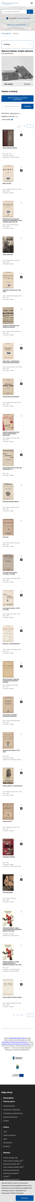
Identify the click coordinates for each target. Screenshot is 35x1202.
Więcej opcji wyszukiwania (16, 25)
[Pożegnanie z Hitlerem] (11, 847)
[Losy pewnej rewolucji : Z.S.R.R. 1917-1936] (11, 598)
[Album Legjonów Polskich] (11, 138)
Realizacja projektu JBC (11, 1164)
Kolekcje (7, 44)
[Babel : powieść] (11, 173)
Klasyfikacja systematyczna (12, 1113)
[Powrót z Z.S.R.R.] (11, 811)
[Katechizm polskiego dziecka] (11, 491)
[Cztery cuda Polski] (11, 244)
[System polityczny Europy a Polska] (11, 987)
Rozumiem (24, 1198)
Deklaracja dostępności (11, 1170)
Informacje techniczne (10, 1179)
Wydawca (6, 1146)
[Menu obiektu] (21, 131)
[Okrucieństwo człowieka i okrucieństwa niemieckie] (11, 705)
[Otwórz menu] (32, 3)
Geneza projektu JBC (10, 1158)
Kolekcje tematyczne (10, 1117)
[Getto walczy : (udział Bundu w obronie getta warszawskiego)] (11, 351)
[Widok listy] (11, 119)
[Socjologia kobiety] (11, 882)
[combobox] (14, 12)
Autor (5, 1139)
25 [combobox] (16, 116)
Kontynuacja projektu (10, 1173)
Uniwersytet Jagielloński (11, 1109)
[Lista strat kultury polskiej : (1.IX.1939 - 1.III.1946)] (11, 562)
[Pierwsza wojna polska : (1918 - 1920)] (11, 740)
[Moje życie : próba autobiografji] (11, 633)
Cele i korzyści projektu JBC (12, 1161)
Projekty (6, 1121)
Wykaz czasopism (9, 1135)
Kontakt (6, 1176)
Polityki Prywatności (17, 1193)
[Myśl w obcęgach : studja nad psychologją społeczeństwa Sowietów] (11, 669)
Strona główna (6, 33)
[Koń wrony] (11, 527)
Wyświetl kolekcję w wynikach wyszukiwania (17, 98)
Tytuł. (5, 1131)
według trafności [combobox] (14, 113)
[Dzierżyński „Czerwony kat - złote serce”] (11, 280)
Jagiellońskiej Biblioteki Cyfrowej (17, 1038)
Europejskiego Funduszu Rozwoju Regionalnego (15, 1042)
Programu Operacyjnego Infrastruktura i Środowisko (15, 1044)
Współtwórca (7, 1142)
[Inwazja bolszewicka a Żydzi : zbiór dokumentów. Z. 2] (11, 458)
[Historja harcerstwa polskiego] (11, 386)
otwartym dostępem (24, 18)
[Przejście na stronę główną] (14, 3)
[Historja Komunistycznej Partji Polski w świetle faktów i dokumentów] (11, 422)
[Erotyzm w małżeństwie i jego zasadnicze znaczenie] (11, 315)
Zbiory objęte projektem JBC (13, 1167)
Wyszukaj (27, 106)
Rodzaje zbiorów (9, 1106)
